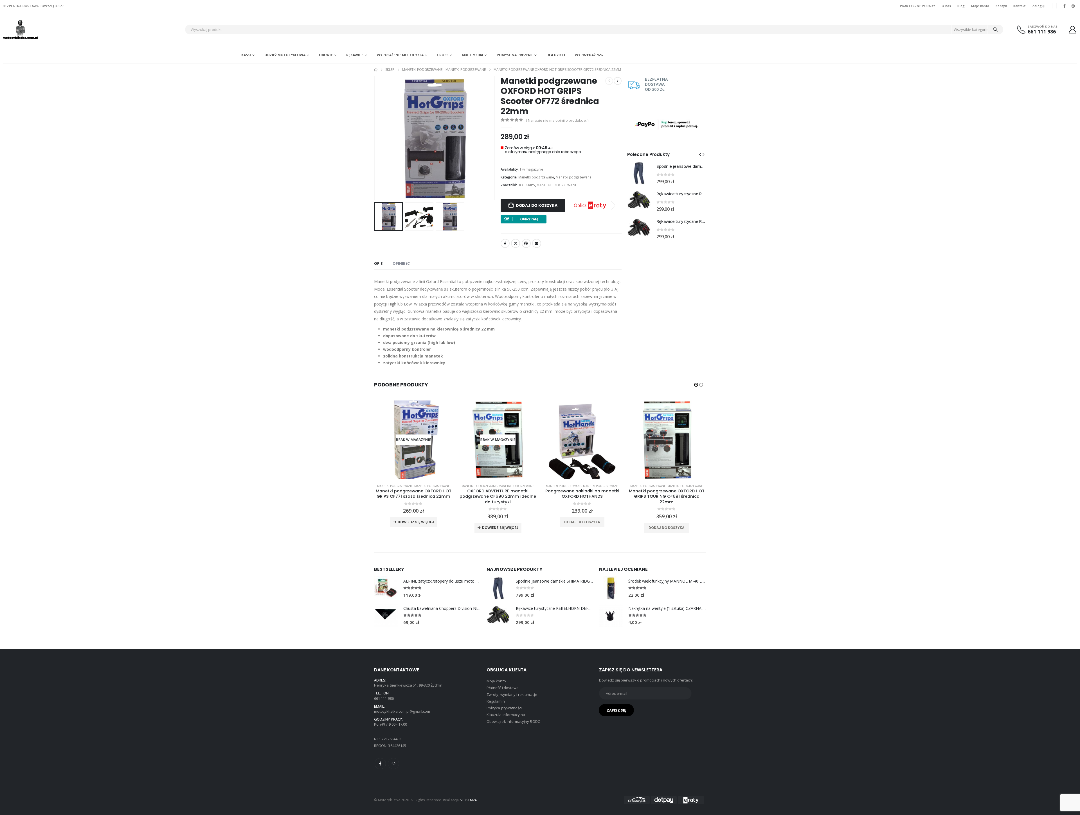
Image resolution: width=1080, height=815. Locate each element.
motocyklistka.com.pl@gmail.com (402, 711)
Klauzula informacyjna (506, 714)
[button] (375, 138)
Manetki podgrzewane (536, 177)
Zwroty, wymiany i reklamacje (512, 694)
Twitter (515, 243)
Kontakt (1019, 6)
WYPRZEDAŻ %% (589, 55)
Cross (442, 55)
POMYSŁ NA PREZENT (515, 55)
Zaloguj (1038, 6)
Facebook (505, 243)
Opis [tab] (378, 263)
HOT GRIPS (526, 185)
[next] (618, 81)
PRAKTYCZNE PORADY (917, 6)
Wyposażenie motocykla (400, 55)
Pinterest (526, 243)
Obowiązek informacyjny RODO (514, 721)
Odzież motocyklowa (284, 55)
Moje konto (980, 6)
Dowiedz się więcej (416, 522)
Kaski (246, 55)
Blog (961, 6)
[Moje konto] (1072, 29)
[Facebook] (1064, 6)
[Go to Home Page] (375, 69)
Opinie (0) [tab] (401, 263)
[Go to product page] (639, 173)
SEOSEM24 (468, 800)
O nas (946, 6)
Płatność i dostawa (503, 687)
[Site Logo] (38, 29)
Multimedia (472, 55)
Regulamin (496, 701)
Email (536, 243)
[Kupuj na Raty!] (523, 218)
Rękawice (354, 55)
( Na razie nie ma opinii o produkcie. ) (557, 120)
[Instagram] (1073, 6)
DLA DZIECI (555, 55)
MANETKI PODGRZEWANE (557, 185)
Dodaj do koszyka (536, 205)
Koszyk (1001, 6)
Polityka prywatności (504, 707)
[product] (582, 439)
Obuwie (326, 55)
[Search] (995, 29)
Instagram (393, 763)
